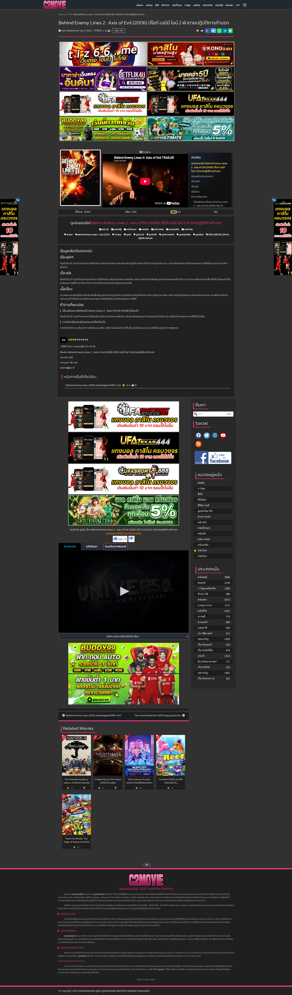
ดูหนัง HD (140, 235)
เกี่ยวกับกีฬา (204, 667)
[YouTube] (223, 435)
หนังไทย (196, 5)
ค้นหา (229, 414)
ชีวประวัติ (203, 594)
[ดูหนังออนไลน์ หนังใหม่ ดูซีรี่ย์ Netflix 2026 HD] (54, 5)
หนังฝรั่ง (145, 229)
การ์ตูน (188, 5)
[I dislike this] (131, 539)
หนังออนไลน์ (69, 936)
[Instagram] (215, 435)
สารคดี (201, 616)
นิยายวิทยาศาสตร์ (207, 661)
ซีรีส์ (157, 5)
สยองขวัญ (203, 639)
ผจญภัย (202, 582)
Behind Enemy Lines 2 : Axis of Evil (93, 235)
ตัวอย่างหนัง (204, 516)
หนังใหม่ (149, 5)
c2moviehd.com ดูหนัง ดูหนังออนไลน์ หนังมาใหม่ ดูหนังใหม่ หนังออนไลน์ (113, 991)
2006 (87, 212)
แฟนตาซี (202, 627)
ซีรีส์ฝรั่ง (202, 499)
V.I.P (238, 5)
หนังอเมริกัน (173, 229)
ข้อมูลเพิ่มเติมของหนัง (202, 176)
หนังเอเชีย (203, 545)
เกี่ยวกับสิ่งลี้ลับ (205, 650)
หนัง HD (69, 15)
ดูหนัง (128, 235)
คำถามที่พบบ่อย (199, 197)
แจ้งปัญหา (92, 546)
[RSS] (198, 444)
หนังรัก (201, 656)
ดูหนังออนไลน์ (185, 235)
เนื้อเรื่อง (195, 192)
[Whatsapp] (219, 30)
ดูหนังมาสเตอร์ (167, 235)
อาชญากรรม (205, 605)
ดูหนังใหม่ (199, 235)
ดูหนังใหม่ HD (205, 511)
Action (69, 235)
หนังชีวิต (202, 611)
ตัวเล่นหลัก (70, 546)
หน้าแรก (139, 5)
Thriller (117, 235)
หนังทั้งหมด (177, 5)
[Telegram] (224, 30)
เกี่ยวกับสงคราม (206, 678)
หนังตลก (229, 5)
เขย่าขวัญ (188, 229)
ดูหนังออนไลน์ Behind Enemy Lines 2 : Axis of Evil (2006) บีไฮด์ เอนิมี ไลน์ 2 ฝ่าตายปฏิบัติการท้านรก (209, 167)
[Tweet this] (213, 30)
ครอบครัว (203, 622)
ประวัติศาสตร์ (205, 633)
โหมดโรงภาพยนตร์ (115, 546)
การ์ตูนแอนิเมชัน (207, 588)
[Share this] (207, 30)
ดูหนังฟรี (153, 235)
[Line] (230, 30)
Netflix (165, 5)
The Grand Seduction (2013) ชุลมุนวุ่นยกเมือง (158, 715)
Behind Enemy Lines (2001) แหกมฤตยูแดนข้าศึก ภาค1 (93, 385)
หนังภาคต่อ (207, 5)
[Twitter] (207, 435)
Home (61, 15)
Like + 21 (122, 539)
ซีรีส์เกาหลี (203, 505)
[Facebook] (198, 435)
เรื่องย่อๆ (195, 181)
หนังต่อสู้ (219, 5)
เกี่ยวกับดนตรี (205, 644)
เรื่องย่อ (195, 186)
